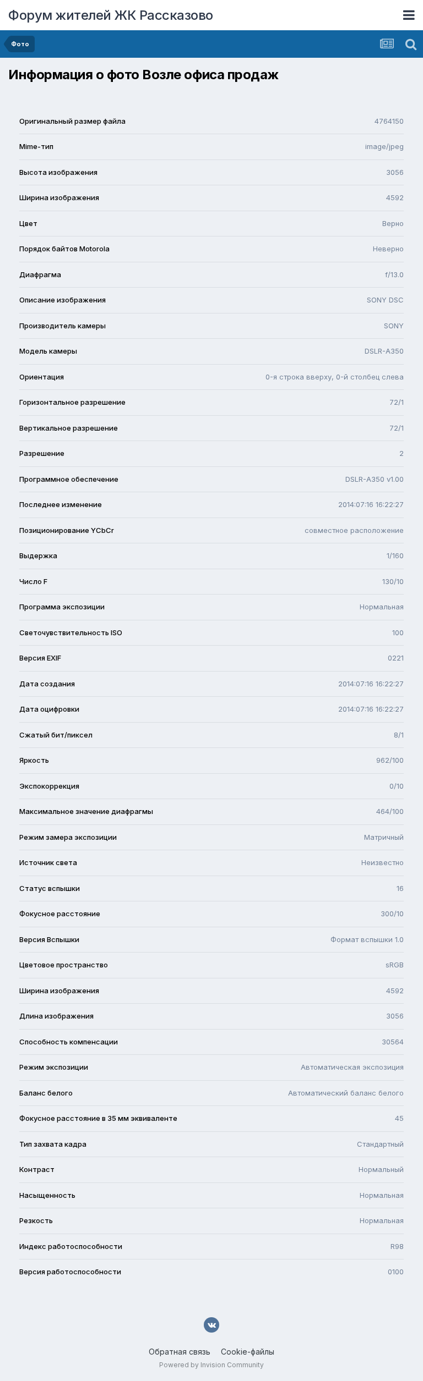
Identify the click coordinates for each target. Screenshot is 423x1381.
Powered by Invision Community (211, 1365)
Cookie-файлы (247, 1351)
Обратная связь (179, 1351)
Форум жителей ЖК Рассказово (110, 15)
